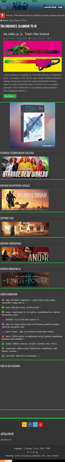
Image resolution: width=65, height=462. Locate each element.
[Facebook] (29, 424)
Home (5, 20)
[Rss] (24, 424)
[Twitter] (35, 424)
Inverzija (9, 456)
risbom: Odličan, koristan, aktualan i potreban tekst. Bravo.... (32, 344)
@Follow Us (7, 434)
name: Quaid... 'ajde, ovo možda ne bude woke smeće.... (31, 332)
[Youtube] (40, 424)
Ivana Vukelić (10, 38)
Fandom (34, 38)
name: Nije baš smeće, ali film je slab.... (23, 307)
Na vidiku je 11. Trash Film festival (26, 34)
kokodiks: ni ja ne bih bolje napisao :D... (23, 319)
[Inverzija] (32, 5)
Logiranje (18, 448)
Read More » (10, 96)
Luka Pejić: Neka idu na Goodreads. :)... (23, 356)
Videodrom (42, 38)
